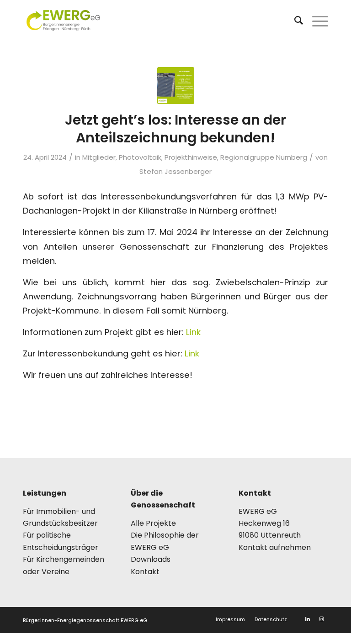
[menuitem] (294, 20)
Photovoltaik (140, 157)
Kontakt (145, 571)
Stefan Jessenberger (175, 171)
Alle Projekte (153, 523)
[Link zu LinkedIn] (307, 619)
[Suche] (294, 20)
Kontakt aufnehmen (275, 547)
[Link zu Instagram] (321, 619)
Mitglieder (99, 157)
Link (193, 332)
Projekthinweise (191, 157)
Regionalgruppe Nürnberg (263, 157)
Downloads (150, 559)
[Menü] (315, 20)
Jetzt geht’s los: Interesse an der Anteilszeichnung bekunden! (175, 128)
